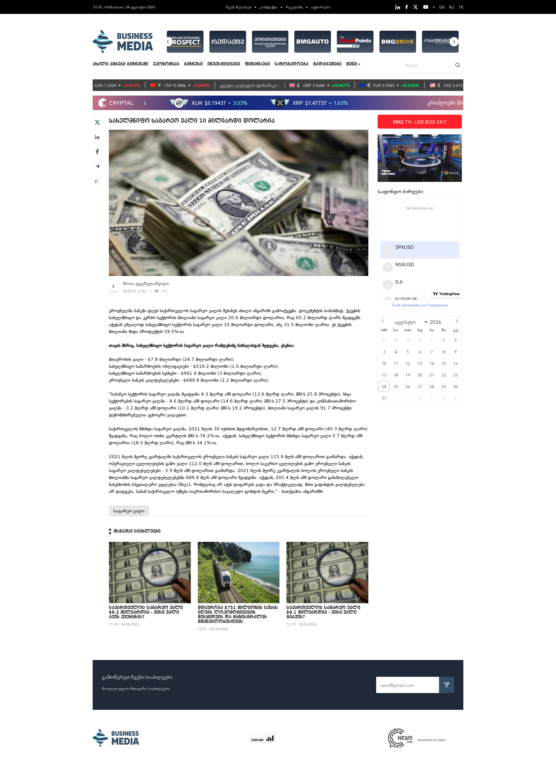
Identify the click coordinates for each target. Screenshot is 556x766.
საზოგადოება (291, 64)
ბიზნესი (193, 64)
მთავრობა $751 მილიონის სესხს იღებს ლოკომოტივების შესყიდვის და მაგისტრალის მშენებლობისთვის (238, 615)
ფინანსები (257, 64)
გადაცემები (327, 64)
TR (461, 7)
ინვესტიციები (223, 64)
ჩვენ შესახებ (238, 6)
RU (451, 7)
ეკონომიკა (166, 64)
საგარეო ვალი (129, 510)
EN (442, 7)
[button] (168, 41)
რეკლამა (294, 6)
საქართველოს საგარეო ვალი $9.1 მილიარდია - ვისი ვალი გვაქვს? (323, 612)
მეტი (351, 64)
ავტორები (320, 6)
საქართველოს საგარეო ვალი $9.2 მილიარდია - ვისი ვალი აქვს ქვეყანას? (146, 612)
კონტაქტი (268, 6)
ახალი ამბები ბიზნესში (120, 64)
